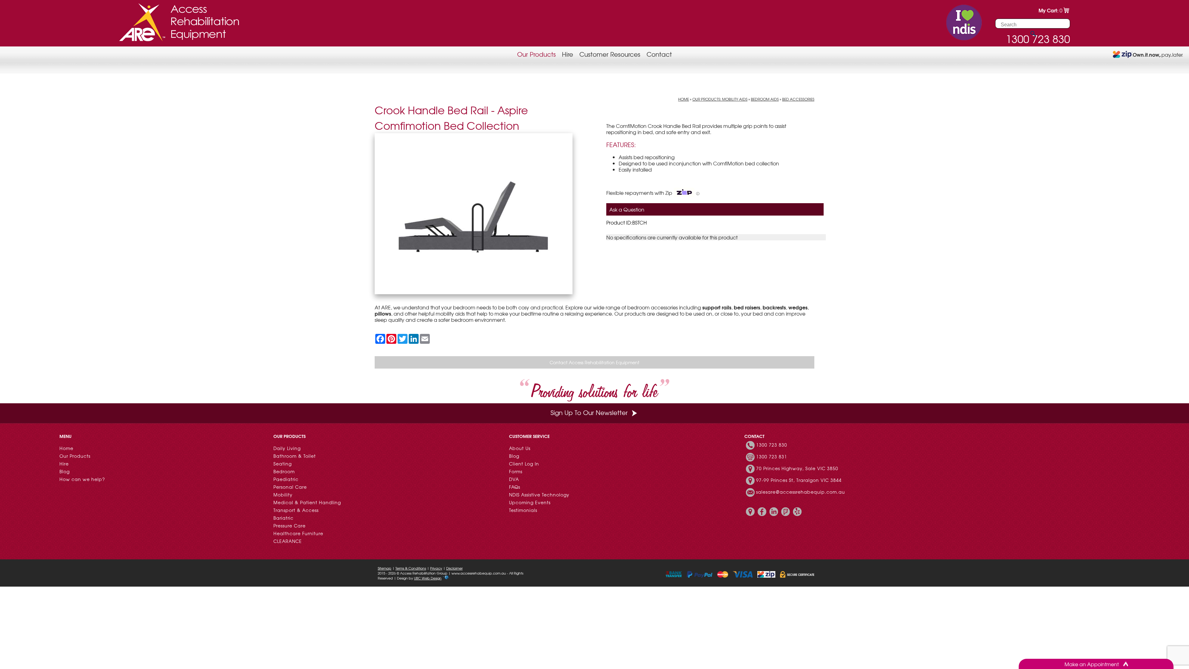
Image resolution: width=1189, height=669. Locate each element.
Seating (282, 464)
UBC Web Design (428, 577)
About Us (519, 448)
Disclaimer (454, 568)
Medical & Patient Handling (307, 502)
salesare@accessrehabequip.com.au (800, 492)
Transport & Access (296, 510)
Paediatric (285, 479)
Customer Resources (609, 54)
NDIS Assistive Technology (539, 495)
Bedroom (284, 471)
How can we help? (82, 479)
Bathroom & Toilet (294, 456)
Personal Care (290, 487)
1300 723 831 (771, 456)
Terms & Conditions (410, 568)
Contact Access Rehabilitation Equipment (594, 362)
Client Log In (524, 464)
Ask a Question (626, 209)
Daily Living (287, 448)
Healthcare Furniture (298, 533)
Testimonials (523, 510)
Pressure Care (289, 526)
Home (683, 99)
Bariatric (283, 518)
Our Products (536, 54)
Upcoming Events (530, 502)
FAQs (514, 487)
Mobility (283, 495)
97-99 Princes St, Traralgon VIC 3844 (799, 480)
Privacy (436, 568)
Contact (659, 54)
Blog (64, 471)
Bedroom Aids (765, 99)
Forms (515, 471)
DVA (514, 479)
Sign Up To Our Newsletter (589, 412)
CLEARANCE (287, 541)
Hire (567, 54)
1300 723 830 (771, 445)
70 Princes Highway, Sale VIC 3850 (797, 468)
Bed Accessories (798, 99)
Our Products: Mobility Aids (719, 99)
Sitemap (384, 568)
